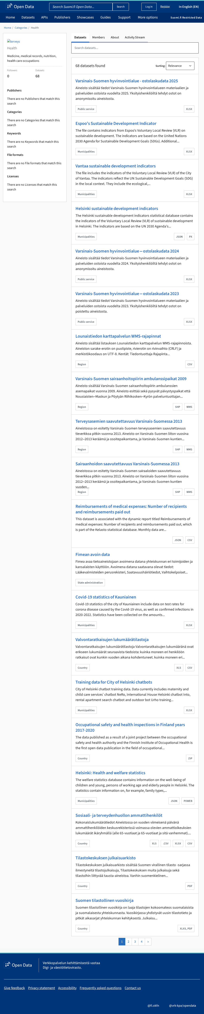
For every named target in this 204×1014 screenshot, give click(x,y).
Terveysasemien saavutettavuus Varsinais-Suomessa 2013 (129, 421)
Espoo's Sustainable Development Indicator (116, 123)
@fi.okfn (153, 1005)
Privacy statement (41, 988)
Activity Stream (135, 37)
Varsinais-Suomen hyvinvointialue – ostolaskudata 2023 (127, 293)
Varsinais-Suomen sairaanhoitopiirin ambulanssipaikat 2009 (131, 379)
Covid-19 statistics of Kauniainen (106, 597)
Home (10, 17)
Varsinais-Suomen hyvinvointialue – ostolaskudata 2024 (127, 251)
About (115, 37)
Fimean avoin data (93, 554)
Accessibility (67, 988)
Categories (21, 28)
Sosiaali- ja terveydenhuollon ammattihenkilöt (119, 815)
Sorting (160, 66)
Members (98, 37)
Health (35, 28)
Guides (105, 17)
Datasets (28, 17)
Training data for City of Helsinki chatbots (114, 682)
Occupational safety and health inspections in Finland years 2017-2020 (130, 727)
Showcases (85, 17)
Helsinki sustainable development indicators (117, 208)
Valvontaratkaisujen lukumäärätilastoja (112, 639)
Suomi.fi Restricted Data (186, 18)
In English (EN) (189, 7)
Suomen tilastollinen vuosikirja (104, 900)
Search (121, 7)
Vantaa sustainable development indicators (116, 166)
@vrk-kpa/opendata (182, 1005)
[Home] (20, 7)
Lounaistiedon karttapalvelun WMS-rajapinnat (118, 336)
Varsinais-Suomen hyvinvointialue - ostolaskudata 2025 (127, 81)
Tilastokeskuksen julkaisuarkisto (106, 858)
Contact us (133, 988)
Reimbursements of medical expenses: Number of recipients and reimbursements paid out (131, 509)
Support (124, 17)
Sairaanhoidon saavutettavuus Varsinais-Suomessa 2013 (127, 464)
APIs (44, 17)
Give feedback (14, 988)
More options (148, 17)
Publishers (62, 17)
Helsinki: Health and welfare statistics (110, 773)
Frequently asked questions (101, 988)
